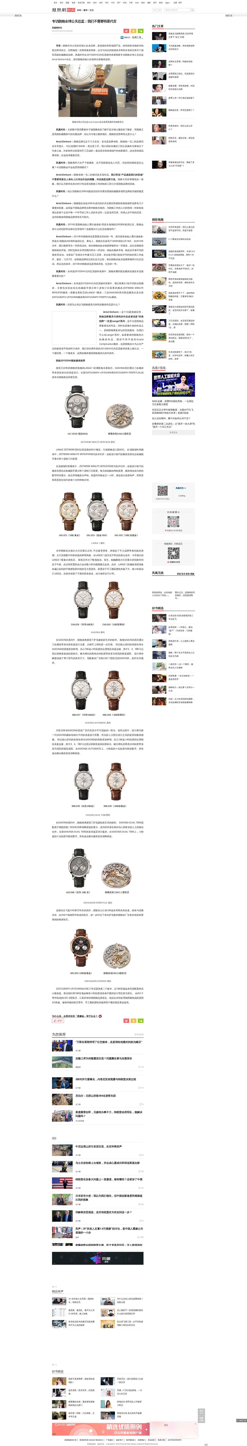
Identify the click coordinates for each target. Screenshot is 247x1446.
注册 (175, 3)
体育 (101, 3)
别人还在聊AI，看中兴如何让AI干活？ (171, 418)
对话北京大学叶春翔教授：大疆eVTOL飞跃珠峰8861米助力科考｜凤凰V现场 (172, 411)
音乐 (183, 574)
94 (143, 1204)
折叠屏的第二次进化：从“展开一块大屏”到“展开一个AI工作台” (173, 425)
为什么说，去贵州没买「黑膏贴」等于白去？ (75, 1016)
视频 (67, 3)
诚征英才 (119, 1440)
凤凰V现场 (159, 367)
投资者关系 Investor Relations (91, 1440)
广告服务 (109, 1440)
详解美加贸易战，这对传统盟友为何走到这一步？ (103, 1212)
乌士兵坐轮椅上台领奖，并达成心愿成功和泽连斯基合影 (107, 1163)
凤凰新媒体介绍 (70, 1440)
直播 (73, 3)
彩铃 (188, 574)
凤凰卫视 (81, 3)
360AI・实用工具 (132, 37)
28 (143, 1171)
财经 (89, 3)
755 (142, 1237)
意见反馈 (151, 1440)
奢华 (85, 10)
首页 (55, 3)
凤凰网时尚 (57, 28)
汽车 (113, 3)
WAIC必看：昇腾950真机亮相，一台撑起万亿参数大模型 (173, 403)
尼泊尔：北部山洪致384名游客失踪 (95, 1095)
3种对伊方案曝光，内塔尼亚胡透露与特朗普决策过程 (105, 1079)
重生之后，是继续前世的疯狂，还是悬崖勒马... (185, 595)
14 (143, 1088)
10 (143, 1067)
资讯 (61, 3)
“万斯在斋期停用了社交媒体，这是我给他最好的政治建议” (108, 1042)
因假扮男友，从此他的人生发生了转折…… (162, 594)
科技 (125, 3)
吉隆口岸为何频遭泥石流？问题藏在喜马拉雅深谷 (103, 1058)
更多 (167, 3)
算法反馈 (140, 1034)
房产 (119, 3)
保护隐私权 (130, 1440)
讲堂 (179, 574)
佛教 (149, 3)
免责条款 (141, 1440)
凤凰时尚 (180, 488)
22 (143, 1188)
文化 (137, 3)
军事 (131, 3)
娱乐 (95, 3)
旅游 (143, 3)
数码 (161, 3)
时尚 (107, 3)
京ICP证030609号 (175, 1440)
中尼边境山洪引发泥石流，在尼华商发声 (98, 1146)
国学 (155, 3)
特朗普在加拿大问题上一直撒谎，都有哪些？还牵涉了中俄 (108, 1179)
